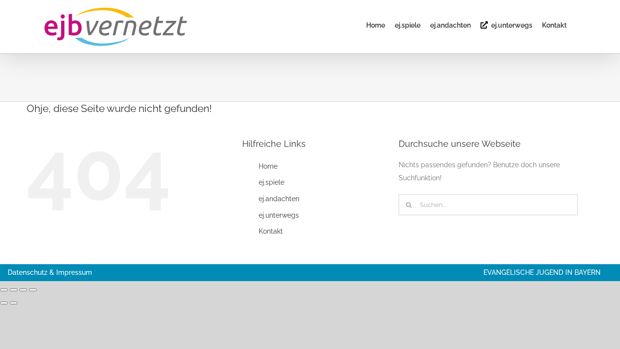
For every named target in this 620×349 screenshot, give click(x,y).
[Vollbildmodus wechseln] (13, 289)
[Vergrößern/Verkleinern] (4, 289)
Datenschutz (27, 272)
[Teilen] (23, 289)
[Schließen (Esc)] (33, 289)
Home (268, 166)
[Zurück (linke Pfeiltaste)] (4, 302)
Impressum (74, 272)
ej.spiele (271, 182)
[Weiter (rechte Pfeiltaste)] (13, 302)
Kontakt (271, 231)
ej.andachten (279, 199)
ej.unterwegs (279, 215)
